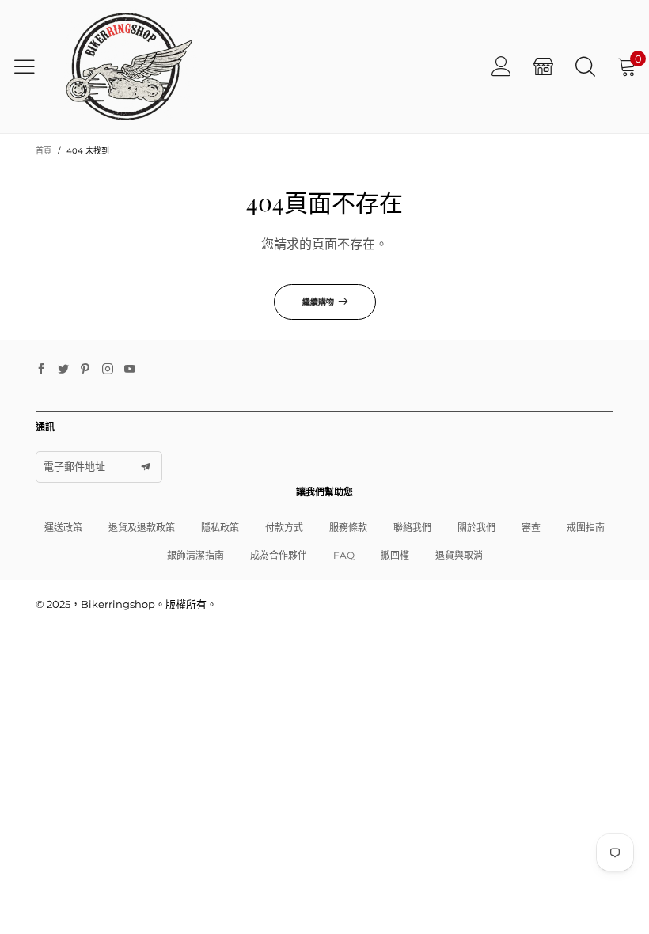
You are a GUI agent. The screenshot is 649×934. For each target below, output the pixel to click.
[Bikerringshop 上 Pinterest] (85, 369)
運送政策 (63, 527)
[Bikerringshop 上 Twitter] (63, 369)
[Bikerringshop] (127, 66)
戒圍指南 (586, 527)
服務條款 (348, 527)
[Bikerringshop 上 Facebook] (41, 369)
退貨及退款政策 (141, 527)
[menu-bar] (30, 66)
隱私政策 (220, 527)
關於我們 (476, 527)
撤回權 (395, 555)
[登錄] (501, 66)
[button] (145, 467)
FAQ (344, 555)
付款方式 (284, 527)
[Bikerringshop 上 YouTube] (129, 369)
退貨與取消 (459, 555)
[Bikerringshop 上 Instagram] (107, 369)
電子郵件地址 (74, 466)
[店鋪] (543, 66)
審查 (531, 527)
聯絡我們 (412, 527)
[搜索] (585, 66)
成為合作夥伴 (278, 555)
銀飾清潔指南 (195, 555)
